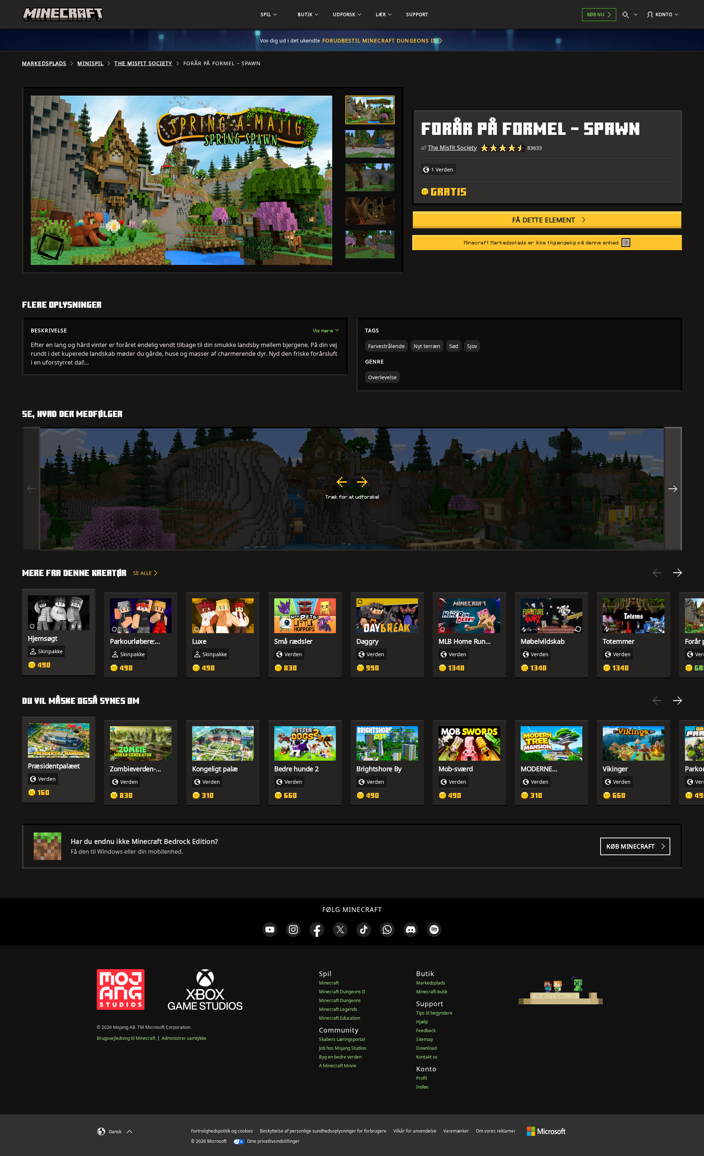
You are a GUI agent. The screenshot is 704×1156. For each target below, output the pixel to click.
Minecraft (329, 983)
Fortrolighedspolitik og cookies (222, 1131)
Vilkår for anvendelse (414, 1131)
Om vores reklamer (496, 1131)
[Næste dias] (677, 572)
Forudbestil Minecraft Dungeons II (379, 40)
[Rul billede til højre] (673, 489)
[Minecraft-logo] (62, 15)
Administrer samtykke (184, 1038)
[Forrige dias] (657, 572)
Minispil (90, 63)
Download (426, 1048)
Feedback (426, 1030)
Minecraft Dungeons (340, 1000)
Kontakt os (426, 1057)
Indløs (422, 1087)
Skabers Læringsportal (342, 1039)
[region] (352, 488)
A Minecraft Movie (337, 1066)
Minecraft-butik (431, 992)
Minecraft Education (339, 1018)
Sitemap (424, 1039)
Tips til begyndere (434, 1013)
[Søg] (631, 15)
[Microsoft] (546, 1130)
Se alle (142, 572)
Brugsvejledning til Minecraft (126, 1038)
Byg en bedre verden (340, 1057)
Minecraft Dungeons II (342, 992)
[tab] (370, 110)
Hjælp (422, 1022)
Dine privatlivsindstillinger (273, 1141)
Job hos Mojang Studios (342, 1048)
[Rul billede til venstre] (31, 489)
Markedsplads (44, 63)
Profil (421, 1078)
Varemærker (456, 1131)
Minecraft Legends (338, 1009)
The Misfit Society (143, 63)
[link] (270, 929)
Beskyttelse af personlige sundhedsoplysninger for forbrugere (323, 1131)
